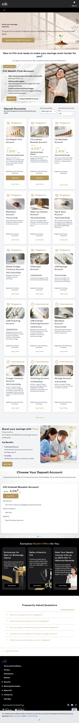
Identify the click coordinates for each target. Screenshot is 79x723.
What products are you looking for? (66, 109)
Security (7, 682)
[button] (39, 536)
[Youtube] (72, 705)
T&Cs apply (64, 574)
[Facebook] (76, 705)
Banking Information (12, 686)
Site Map (7, 699)
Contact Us (8, 695)
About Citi (8, 690)
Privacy (7, 670)
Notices (7, 678)
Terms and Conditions (12, 666)
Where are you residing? (46, 108)
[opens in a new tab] (4, 4)
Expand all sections (68, 610)
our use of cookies (31, 716)
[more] (4, 10)
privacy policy (17, 716)
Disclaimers (8, 674)
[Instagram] (68, 705)
